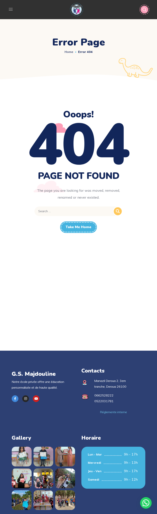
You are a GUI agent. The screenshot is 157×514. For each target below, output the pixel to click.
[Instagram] (25, 398)
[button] (146, 503)
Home (69, 52)
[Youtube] (36, 398)
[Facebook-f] (15, 398)
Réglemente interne (113, 412)
